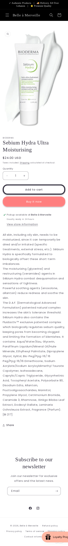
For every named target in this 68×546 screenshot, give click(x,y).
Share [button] (10, 425)
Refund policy (50, 525)
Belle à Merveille (29, 525)
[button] (7, 15)
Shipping (25, 162)
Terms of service (34, 531)
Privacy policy (14, 531)
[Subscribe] (57, 491)
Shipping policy (56, 531)
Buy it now (34, 201)
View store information (22, 224)
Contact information (35, 536)
